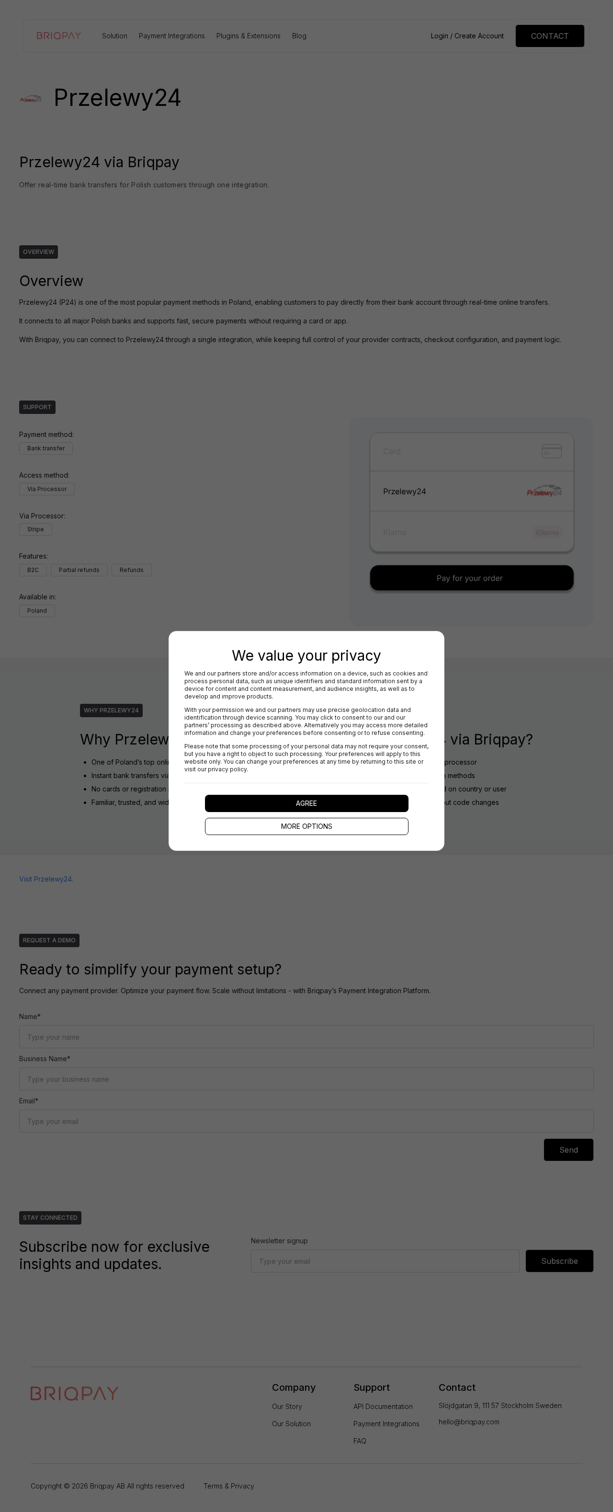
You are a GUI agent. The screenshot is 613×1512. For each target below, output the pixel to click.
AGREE (306, 803)
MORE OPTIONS (306, 826)
